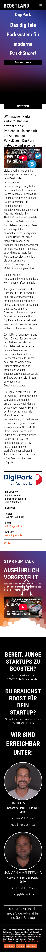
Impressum (7, 941)
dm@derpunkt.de (25, 824)
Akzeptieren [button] (31, 946)
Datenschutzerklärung (29, 941)
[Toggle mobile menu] (40, 5)
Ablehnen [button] (21, 946)
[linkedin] (9, 543)
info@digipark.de (13, 526)
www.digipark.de (13, 535)
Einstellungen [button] (9, 946)
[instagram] (5, 543)
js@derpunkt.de (25, 894)
